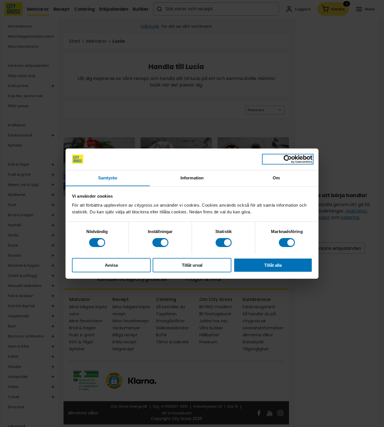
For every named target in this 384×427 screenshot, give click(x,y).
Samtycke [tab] (108, 177)
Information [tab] (192, 177)
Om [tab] (276, 177)
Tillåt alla (273, 264)
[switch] (160, 242)
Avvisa (111, 264)
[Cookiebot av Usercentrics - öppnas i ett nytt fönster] (287, 159)
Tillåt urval (192, 264)
